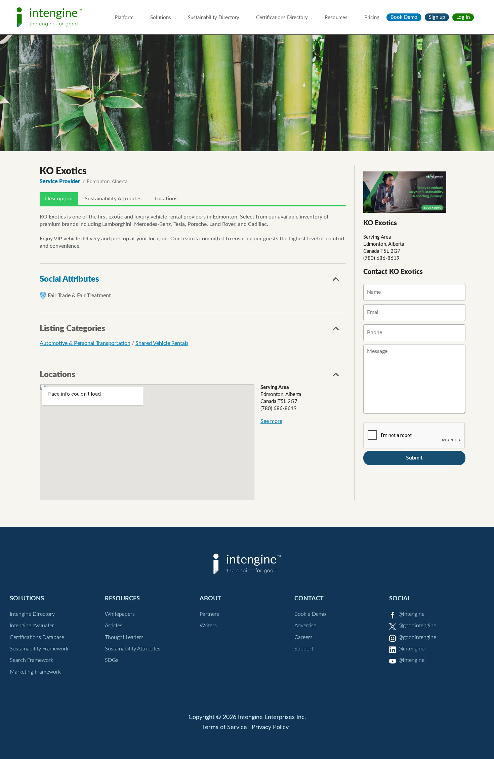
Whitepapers (120, 614)
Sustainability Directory (213, 17)
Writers (208, 625)
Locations (166, 198)
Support (303, 648)
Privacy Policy (270, 727)
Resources (336, 17)
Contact (309, 598)
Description (59, 198)
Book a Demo (310, 614)
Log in (463, 17)
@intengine (411, 614)
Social (400, 598)
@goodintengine (417, 625)
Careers (303, 637)
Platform (124, 17)
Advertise (305, 625)
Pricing (371, 17)
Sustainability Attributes (113, 198)
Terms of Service (224, 727)
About (210, 598)
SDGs (111, 660)
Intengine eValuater (32, 625)
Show (336, 281)
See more (271, 421)
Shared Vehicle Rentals (162, 343)
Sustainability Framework (39, 648)
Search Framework (31, 660)
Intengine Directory (32, 614)
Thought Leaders (124, 637)
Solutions (160, 17)
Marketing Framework (35, 672)
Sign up (437, 17)
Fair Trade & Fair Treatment (79, 295)
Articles (113, 625)
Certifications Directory (282, 17)
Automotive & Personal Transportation (85, 343)
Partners (209, 614)
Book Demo (403, 17)
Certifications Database (37, 637)
